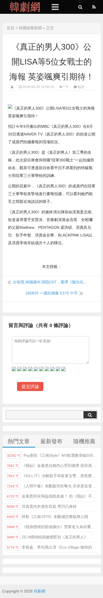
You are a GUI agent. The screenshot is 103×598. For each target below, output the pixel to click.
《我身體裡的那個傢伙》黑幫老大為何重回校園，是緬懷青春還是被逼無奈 (52, 527)
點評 (81, 87)
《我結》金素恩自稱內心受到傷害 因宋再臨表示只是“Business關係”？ (52, 465)
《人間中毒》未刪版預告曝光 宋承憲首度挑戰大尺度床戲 (52, 486)
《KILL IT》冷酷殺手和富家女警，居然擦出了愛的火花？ (52, 476)
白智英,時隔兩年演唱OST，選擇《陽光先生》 (52, 282)
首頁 (10, 28)
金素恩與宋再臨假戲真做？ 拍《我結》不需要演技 (52, 496)
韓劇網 (22, 6)
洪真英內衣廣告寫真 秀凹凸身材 (42, 506)
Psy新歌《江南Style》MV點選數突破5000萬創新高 (52, 455)
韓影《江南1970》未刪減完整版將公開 (47, 516)
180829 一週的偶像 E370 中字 (51, 293)
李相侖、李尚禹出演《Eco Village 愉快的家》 (52, 547)
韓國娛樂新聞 (30, 28)
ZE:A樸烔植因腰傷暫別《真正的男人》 (47, 537)
